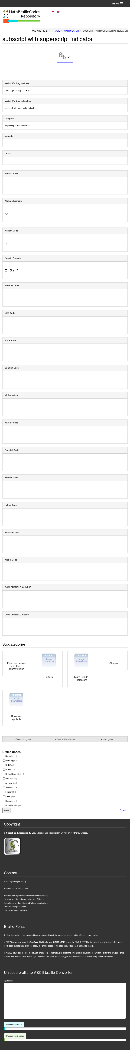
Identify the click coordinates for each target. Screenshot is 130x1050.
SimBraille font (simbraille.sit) (43, 952)
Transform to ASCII (14, 1024)
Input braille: (8, 981)
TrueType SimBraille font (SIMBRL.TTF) (47, 942)
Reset (123, 810)
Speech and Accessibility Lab (20, 832)
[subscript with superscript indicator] (65, 55)
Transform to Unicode (15, 1035)
